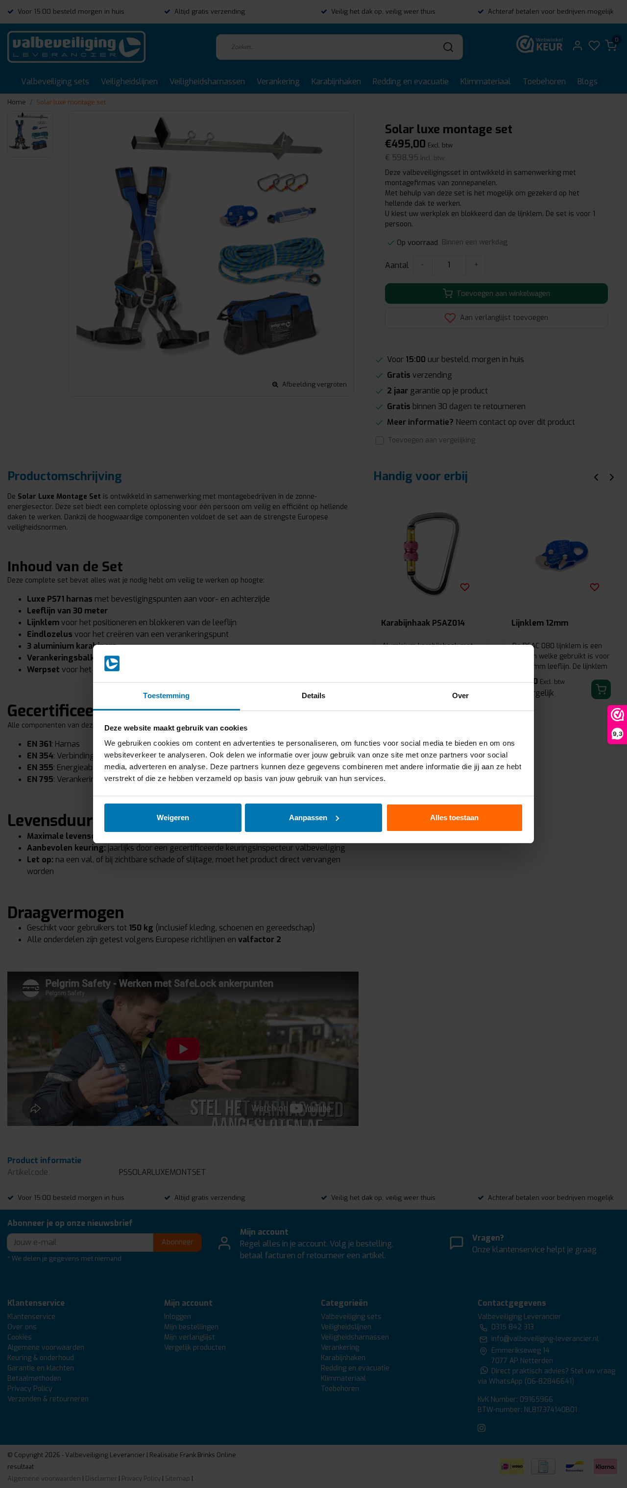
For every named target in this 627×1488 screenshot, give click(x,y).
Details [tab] (314, 695)
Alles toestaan (454, 817)
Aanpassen (308, 817)
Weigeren (173, 817)
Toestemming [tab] (166, 695)
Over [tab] (460, 695)
